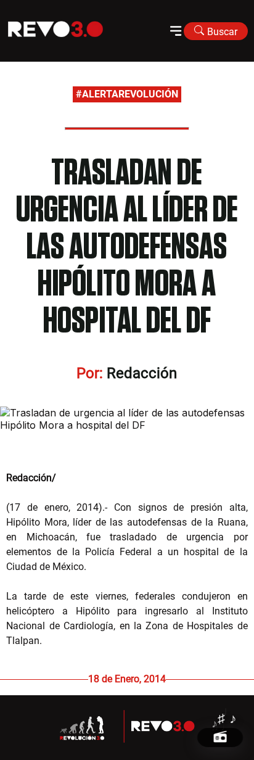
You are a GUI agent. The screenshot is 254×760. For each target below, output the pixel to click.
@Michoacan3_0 (95, 478)
